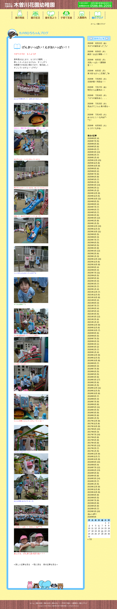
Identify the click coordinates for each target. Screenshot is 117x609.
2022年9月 (92, 267)
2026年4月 (92, 149)
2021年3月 (92, 317)
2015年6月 (92, 503)
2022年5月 (92, 278)
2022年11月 (92, 262)
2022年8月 (92, 270)
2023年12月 (92, 226)
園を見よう (50, 14)
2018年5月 (92, 407)
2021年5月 (92, 311)
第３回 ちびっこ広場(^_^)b (98, 73)
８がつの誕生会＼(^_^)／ (98, 46)
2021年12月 (92, 292)
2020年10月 (92, 330)
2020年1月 (92, 352)
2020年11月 (92, 328)
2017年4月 (92, 443)
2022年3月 (92, 284)
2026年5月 (92, 147)
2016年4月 (92, 476)
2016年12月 (92, 454)
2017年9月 (92, 429)
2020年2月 (92, 349)
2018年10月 (92, 393)
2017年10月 (92, 426)
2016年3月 (92, 478)
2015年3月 (92, 511)
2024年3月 (92, 218)
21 (102, 531)
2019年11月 (92, 358)
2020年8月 (92, 336)
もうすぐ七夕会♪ (94, 128)
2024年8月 (92, 204)
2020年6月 (92, 341)
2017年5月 (92, 440)
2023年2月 (92, 254)
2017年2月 (92, 448)
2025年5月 (92, 179)
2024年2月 (92, 221)
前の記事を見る (49, 564)
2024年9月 (92, 201)
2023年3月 (92, 251)
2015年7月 (92, 500)
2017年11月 (92, 424)
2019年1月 (92, 385)
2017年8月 (92, 432)
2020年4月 (92, 344)
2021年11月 (92, 295)
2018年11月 (92, 391)
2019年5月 (92, 374)
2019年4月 (92, 377)
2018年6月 (92, 404)
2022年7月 (92, 273)
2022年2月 (92, 286)
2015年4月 (92, 509)
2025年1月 (92, 190)
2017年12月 (92, 421)
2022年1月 (92, 289)
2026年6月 (92, 144)
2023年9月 (92, 234)
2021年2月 (92, 319)
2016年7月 (92, 467)
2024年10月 (92, 199)
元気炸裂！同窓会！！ (97, 82)
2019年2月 (92, 382)
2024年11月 (92, 196)
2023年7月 (92, 240)
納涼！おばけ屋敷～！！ (98, 54)
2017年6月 (92, 437)
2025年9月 (92, 168)
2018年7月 (92, 402)
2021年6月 (92, 308)
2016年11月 (92, 456)
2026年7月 (92, 141)
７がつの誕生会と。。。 (98, 98)
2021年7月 (92, 306)
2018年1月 (92, 418)
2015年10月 (92, 492)
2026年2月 (92, 155)
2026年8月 (92, 138)
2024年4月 (92, 215)
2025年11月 (92, 163)
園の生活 (35, 14)
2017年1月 (92, 451)
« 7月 (90, 539)
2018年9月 (92, 396)
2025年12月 (92, 160)
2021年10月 (92, 297)
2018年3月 (92, 413)
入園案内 (81, 14)
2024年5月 (92, 212)
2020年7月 (92, 339)
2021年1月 (92, 322)
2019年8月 (92, 366)
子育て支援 (66, 14)
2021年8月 (92, 303)
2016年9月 (92, 462)
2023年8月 (92, 237)
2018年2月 (92, 415)
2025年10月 (92, 166)
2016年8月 (92, 465)
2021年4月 (92, 314)
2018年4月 (92, 410)
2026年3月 (92, 152)
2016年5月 (92, 473)
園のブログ (97, 14)
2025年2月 (92, 188)
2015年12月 (92, 487)
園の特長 (19, 14)
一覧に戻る (36, 564)
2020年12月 (92, 325)
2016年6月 (92, 470)
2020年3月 (92, 347)
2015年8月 (92, 498)
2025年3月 (92, 185)
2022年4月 (92, 281)
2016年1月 (92, 484)
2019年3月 (92, 380)
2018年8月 (92, 399)
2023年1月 (92, 256)
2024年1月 (92, 223)
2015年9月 (92, 495)
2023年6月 (92, 243)
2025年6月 (92, 177)
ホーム (93, 24)
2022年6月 (92, 275)
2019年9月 (92, 363)
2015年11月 (92, 489)
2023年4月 (92, 248)
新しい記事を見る (23, 564)
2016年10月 (92, 459)
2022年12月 (92, 259)
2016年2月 (92, 481)
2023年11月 (92, 229)
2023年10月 (92, 232)
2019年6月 (92, 371)
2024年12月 (92, 193)
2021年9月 (92, 300)
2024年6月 (92, 210)
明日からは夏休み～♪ (96, 90)
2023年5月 (92, 245)
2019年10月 (92, 360)
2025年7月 (92, 174)
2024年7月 (92, 207)
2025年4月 (92, 182)
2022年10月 (92, 264)
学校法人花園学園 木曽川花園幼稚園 (30, 4)
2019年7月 (92, 369)
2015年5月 (92, 506)
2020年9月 (92, 333)
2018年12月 (92, 388)
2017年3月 (92, 445)
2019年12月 (92, 355)
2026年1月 (92, 158)
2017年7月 (92, 435)
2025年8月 (92, 171)
